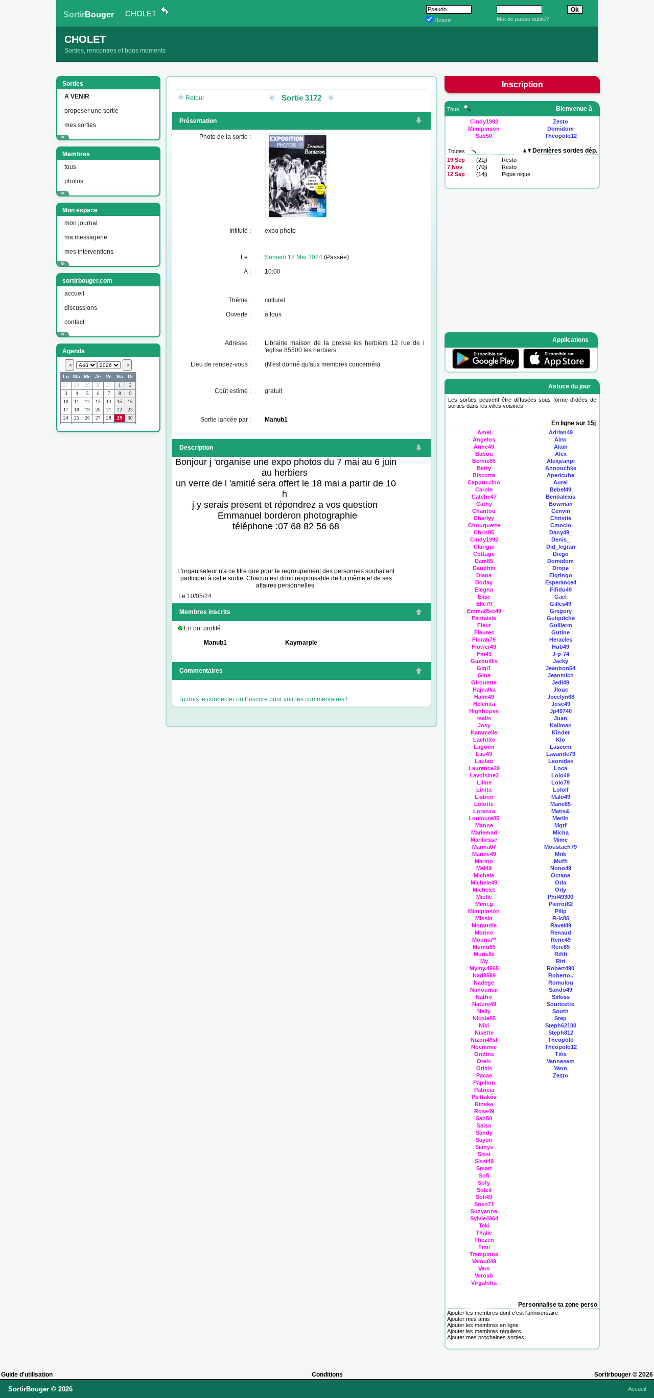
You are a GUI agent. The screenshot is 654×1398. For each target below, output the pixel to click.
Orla (560, 882)
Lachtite (484, 740)
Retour (194, 98)
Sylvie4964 (484, 1218)
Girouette (484, 682)
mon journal (81, 223)
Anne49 (484, 447)
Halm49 (484, 697)
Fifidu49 (561, 589)
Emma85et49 (484, 611)
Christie (560, 518)
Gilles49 (560, 604)
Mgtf (560, 825)
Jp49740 (561, 711)
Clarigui (484, 547)
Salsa (484, 1125)
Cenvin (560, 511)
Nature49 (484, 1004)
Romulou (560, 982)
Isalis (484, 718)
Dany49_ (560, 532)
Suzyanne (484, 1211)
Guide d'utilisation (27, 1374)
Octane (560, 875)
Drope (560, 568)
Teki (484, 1225)
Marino (484, 861)
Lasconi (560, 747)
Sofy (484, 1183)
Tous (454, 109)
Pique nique (516, 174)
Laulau (484, 761)
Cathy (484, 504)
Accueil (637, 1389)
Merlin (560, 818)
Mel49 (484, 868)
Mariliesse (484, 840)
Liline (484, 782)
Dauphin (484, 568)
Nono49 (560, 868)
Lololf (561, 790)
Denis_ (560, 539)
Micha (561, 832)
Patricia (484, 1090)
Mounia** (484, 940)
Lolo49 (560, 775)
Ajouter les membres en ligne (483, 1325)
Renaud (560, 932)
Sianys (484, 1147)
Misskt (484, 918)
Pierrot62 (561, 904)
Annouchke (560, 468)
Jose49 (560, 704)
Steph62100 (560, 1025)
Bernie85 (484, 461)
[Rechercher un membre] (467, 109)
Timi (484, 1247)
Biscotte (484, 475)
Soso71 (484, 1204)
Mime (560, 840)
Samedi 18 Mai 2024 (293, 257)
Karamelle (484, 732)
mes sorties (80, 125)
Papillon (484, 1083)
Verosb (484, 1275)
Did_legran (560, 547)
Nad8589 (484, 975)
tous (70, 166)
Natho (484, 997)
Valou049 (484, 1261)
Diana (484, 575)
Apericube (560, 475)
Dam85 (484, 561)
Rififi (560, 954)
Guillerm (560, 625)
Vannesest (560, 1061)
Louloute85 (484, 818)
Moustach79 (560, 847)
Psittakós (484, 1097)
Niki (484, 1025)
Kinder (561, 732)
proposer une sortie (91, 110)
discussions (80, 307)
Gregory (561, 611)
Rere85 (560, 947)
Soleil (484, 1190)
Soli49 (484, 1197)
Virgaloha (484, 1283)
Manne (484, 825)
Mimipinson (484, 129)
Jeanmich (561, 675)
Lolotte (484, 804)
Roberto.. (560, 975)
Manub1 (276, 419)
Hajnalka (484, 689)
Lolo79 (560, 782)
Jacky (560, 661)
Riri (560, 961)
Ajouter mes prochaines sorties (485, 1337)
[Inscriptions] (418, 121)
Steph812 (560, 1032)
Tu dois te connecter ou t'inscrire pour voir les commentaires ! (262, 699)
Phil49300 (560, 897)
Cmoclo (560, 525)
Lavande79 (560, 754)
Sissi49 (484, 1161)
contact (74, 322)
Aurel (560, 482)
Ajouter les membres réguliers (484, 1331)
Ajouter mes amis (468, 1319)
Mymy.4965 (484, 968)
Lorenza (484, 811)
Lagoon (484, 747)
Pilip (561, 911)
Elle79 (484, 604)
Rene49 (561, 940)
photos (73, 181)
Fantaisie (484, 618)
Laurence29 (484, 768)
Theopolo (561, 1040)
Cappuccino (484, 482)
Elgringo (560, 575)
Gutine (560, 632)
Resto (509, 160)
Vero (484, 1268)
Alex (561, 454)
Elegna (484, 589)
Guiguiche (561, 618)
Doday (484, 582)
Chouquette (484, 525)
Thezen (484, 1240)
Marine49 (484, 854)
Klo (560, 740)
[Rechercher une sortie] (473, 151)
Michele (484, 875)
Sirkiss (561, 997)
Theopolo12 (561, 136)
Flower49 (484, 647)
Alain (561, 447)
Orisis (484, 1068)
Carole (484, 489)
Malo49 (560, 797)
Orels (484, 1061)
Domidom (560, 129)
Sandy (484, 1133)
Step (560, 1018)
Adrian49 (561, 432)
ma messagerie (85, 237)
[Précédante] (272, 98)
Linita (484, 790)
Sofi (484, 1175)
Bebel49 (560, 489)
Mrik (560, 854)
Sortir (88, 14)
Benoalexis (560, 497)
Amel (484, 432)
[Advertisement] (107, 591)
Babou (484, 454)
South (560, 1011)
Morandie (484, 925)
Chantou (484, 511)
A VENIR (76, 96)
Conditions (327, 1374)
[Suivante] (331, 98)
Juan (560, 718)
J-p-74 (560, 654)
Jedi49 (560, 682)
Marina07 (484, 847)
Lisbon (484, 797)
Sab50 (484, 136)
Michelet (484, 890)
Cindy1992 (484, 121)
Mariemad (484, 832)
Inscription (522, 84)
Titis (561, 1054)
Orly (560, 890)
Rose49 (484, 1111)
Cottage (484, 554)
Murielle (484, 954)
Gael (560, 597)
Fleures (484, 632)
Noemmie (484, 1047)
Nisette (484, 1032)
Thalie (484, 1233)
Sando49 (560, 990)
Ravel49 (560, 925)
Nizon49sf (484, 1040)
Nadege (484, 982)
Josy (484, 725)
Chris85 (484, 532)
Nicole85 (484, 1018)
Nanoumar (484, 990)
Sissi (484, 1154)
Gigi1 (484, 668)
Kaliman (561, 725)
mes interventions (88, 251)
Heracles (560, 639)
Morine (484, 932)
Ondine (484, 1054)
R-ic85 (560, 918)
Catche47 (484, 497)
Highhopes (484, 711)
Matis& (560, 811)
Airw (560, 439)
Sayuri (484, 1140)
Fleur (484, 625)
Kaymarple (301, 642)
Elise (484, 597)
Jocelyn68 (560, 697)
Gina (484, 675)
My (484, 961)
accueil (74, 293)
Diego (561, 554)
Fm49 (484, 654)
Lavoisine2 (484, 775)
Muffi (561, 861)
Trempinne (484, 1254)
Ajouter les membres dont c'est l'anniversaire (502, 1313)
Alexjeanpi (561, 461)
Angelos (484, 439)
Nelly (484, 1011)
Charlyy (484, 518)
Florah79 (484, 639)
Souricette (560, 1004)
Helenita (484, 704)
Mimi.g (484, 904)
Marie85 (560, 804)
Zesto (560, 121)
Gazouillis (484, 661)
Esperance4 (560, 582)
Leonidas (560, 761)
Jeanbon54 (560, 668)
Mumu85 (484, 947)
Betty (484, 468)
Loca (560, 768)
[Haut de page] (418, 613)
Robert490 (560, 968)
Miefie (484, 897)
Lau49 (484, 754)
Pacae (484, 1075)
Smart (484, 1168)
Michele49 (484, 882)
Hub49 (560, 647)
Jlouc (560, 689)
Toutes (457, 151)
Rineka (484, 1104)
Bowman (561, 504)
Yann (560, 1068)
